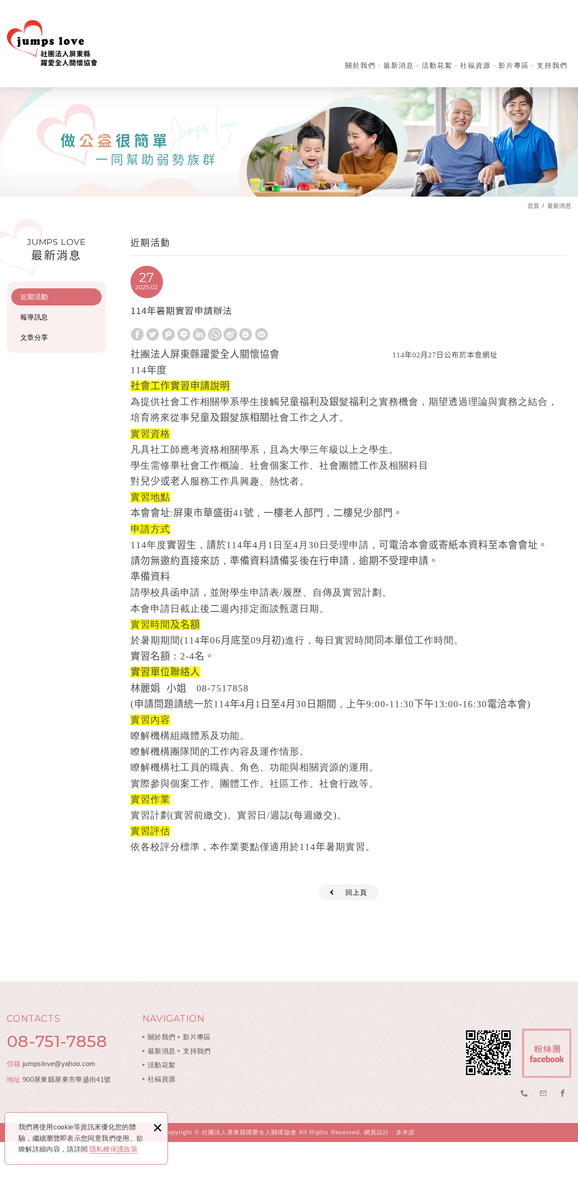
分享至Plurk (168, 334)
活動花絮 (437, 65)
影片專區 (514, 65)
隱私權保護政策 (113, 1149)
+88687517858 (524, 1093)
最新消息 (398, 65)
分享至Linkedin (199, 334)
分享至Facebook (137, 334)
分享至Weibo (230, 334)
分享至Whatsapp (215, 334)
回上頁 (356, 892)
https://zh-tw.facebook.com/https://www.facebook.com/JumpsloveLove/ (562, 1093)
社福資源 (475, 65)
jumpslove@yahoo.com (59, 1063)
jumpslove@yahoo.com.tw (543, 1093)
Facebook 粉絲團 (546, 1053)
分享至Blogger (245, 334)
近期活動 (34, 297)
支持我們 (552, 65)
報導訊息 (34, 317)
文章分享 (34, 337)
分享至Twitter (152, 334)
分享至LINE (184, 334)
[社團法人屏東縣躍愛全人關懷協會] (52, 42)
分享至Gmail (261, 334)
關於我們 (360, 65)
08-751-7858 (57, 1041)
